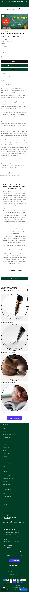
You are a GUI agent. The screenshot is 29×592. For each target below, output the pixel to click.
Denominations (4, 49)
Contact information (15, 589)
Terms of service (15, 587)
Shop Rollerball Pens (7, 352)
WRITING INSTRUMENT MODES (9, 434)
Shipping (2, 41)
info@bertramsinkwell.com (12, 541)
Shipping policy (22, 587)
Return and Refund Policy (8, 478)
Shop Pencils (5, 413)
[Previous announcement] (2, 1)
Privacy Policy (6, 481)
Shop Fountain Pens (7, 322)
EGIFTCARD (3, 43)
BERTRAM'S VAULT (7, 463)
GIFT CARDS (5, 456)
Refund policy (23, 585)
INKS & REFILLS (6, 437)
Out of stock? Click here (15, 65)
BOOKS (4, 441)
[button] (2, 9)
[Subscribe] (21, 555)
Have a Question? (7, 496)
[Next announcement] (26, 1)
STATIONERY (5, 444)
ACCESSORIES (6, 447)
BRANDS (5, 431)
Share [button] (3, 80)
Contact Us (5, 499)
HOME (4, 428)
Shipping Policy (6, 475)
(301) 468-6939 (9, 547)
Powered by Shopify (16, 585)
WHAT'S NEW (5, 460)
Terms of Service (6, 484)
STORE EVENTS (6, 453)
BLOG (4, 466)
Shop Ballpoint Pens (7, 382)
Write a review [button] (14, 278)
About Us (5, 493)
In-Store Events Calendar (8, 507)
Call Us (24, 589)
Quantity (3, 73)
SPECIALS (5, 450)
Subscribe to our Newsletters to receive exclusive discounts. (14, 503)
